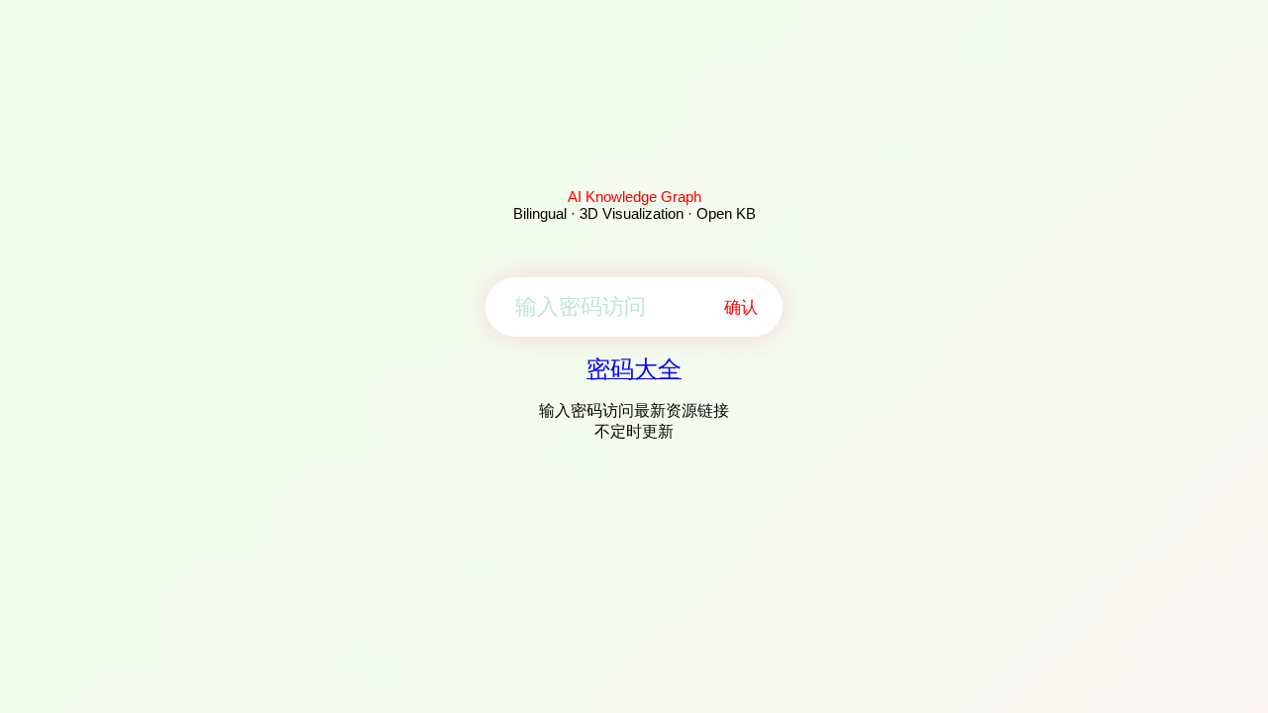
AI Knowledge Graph (634, 196)
